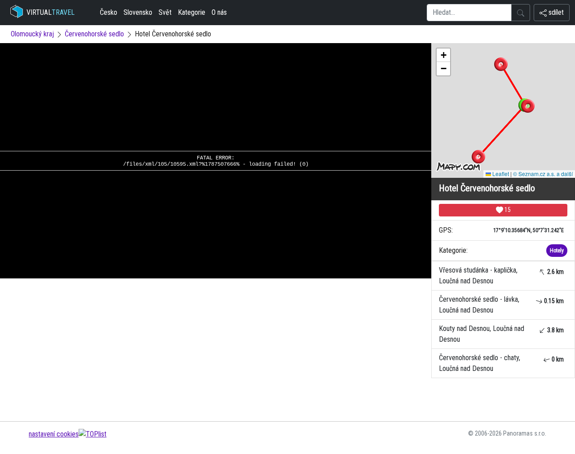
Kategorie (191, 12)
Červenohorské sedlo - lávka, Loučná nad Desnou (501, 304)
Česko (108, 12)
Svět (165, 12)
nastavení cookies (54, 434)
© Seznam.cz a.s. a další (543, 173)
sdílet (555, 12)
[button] (501, 64)
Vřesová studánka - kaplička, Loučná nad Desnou (501, 275)
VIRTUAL (51, 12)
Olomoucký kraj (32, 34)
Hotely (557, 250)
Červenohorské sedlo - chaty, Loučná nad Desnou (501, 363)
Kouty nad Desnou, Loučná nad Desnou (501, 334)
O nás (219, 12)
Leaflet (500, 173)
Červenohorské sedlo (94, 34)
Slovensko (138, 12)
